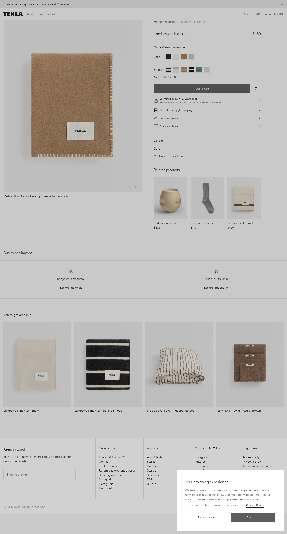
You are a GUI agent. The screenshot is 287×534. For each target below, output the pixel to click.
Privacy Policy (255, 505)
